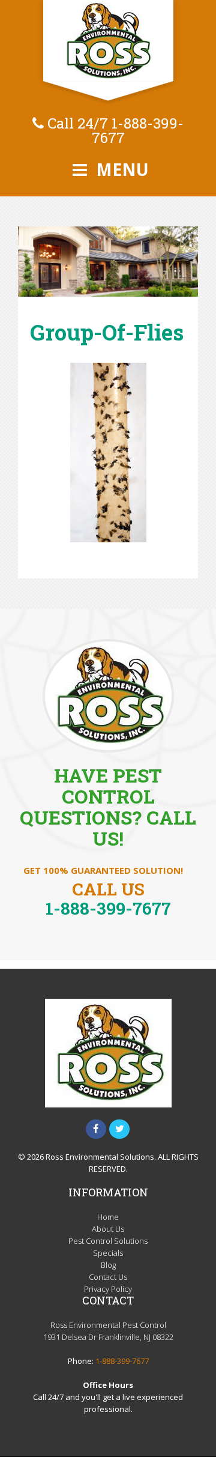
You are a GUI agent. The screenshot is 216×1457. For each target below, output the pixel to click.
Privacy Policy (108, 1288)
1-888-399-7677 (138, 130)
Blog (108, 1264)
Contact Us (108, 1276)
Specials (108, 1252)
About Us (108, 1228)
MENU (120, 169)
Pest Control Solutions (108, 1240)
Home (108, 1216)
